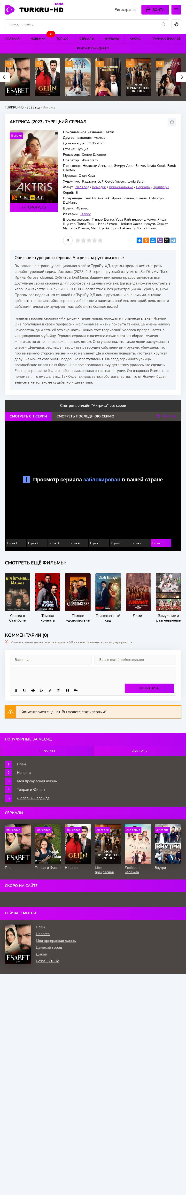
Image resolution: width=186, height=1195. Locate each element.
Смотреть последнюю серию (85, 416)
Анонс (135, 39)
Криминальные (121, 187)
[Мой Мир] (153, 240)
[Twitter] (167, 240)
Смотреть (37, 207)
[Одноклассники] (146, 240)
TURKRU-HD (41, 9)
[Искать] (163, 24)
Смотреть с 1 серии (28, 416)
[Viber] (160, 240)
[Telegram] (173, 240)
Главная (12, 39)
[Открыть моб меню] (176, 10)
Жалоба (169, 416)
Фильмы (112, 39)
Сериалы (86, 39)
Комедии (99, 187)
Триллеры (161, 187)
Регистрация (126, 9)
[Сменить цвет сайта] (176, 24)
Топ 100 (62, 39)
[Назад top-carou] (5, 77)
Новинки (41, 37)
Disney (85, 214)
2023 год (33, 107)
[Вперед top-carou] (181, 77)
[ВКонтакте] (139, 240)
